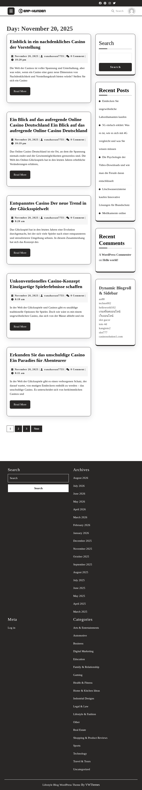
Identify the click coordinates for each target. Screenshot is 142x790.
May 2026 (79, 501)
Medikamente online (114, 213)
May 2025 (79, 595)
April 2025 (79, 603)
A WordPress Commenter (115, 254)
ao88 (102, 299)
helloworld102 (107, 307)
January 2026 (81, 533)
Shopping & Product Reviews (90, 737)
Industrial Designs (83, 698)
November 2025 (82, 548)
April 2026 (79, 509)
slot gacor (104, 319)
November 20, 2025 (26, 56)
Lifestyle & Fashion (84, 714)
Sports (76, 745)
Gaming (77, 674)
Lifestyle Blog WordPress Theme (61, 784)
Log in (11, 627)
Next (36, 428)
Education (79, 659)
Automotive (80, 635)
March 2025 (80, 611)
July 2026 (79, 485)
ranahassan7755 (54, 56)
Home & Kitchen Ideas (86, 690)
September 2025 (82, 564)
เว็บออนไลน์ (106, 315)
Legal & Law (80, 706)
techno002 (105, 303)
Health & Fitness (82, 682)
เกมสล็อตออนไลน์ (109, 311)
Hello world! (110, 260)
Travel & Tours (82, 761)
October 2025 (81, 556)
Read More (22, 92)
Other (76, 722)
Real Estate (79, 729)
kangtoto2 (105, 328)
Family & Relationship (86, 666)
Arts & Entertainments (86, 627)
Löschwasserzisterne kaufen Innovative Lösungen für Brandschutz (114, 197)
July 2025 (79, 580)
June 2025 (79, 587)
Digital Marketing (83, 651)
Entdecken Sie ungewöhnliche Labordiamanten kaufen (112, 109)
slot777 (103, 332)
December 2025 (82, 540)
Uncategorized (81, 769)
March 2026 (80, 517)
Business (78, 643)
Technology (80, 753)
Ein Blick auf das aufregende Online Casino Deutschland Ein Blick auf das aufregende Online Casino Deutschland (48, 125)
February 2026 (81, 525)
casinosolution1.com (111, 336)
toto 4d (103, 324)
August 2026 (80, 477)
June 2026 (79, 493)
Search (120, 10)
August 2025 (80, 572)
